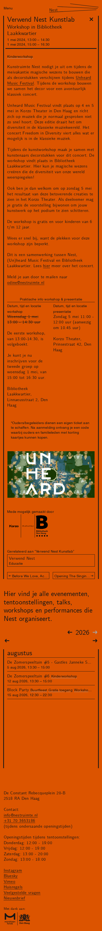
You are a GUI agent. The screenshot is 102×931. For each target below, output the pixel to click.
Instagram (13, 870)
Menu (8, 8)
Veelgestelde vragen (22, 892)
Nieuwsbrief (14, 898)
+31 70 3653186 (19, 820)
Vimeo (9, 881)
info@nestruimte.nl (21, 815)
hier (46, 266)
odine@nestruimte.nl (25, 282)
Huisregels (13, 887)
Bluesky (11, 876)
